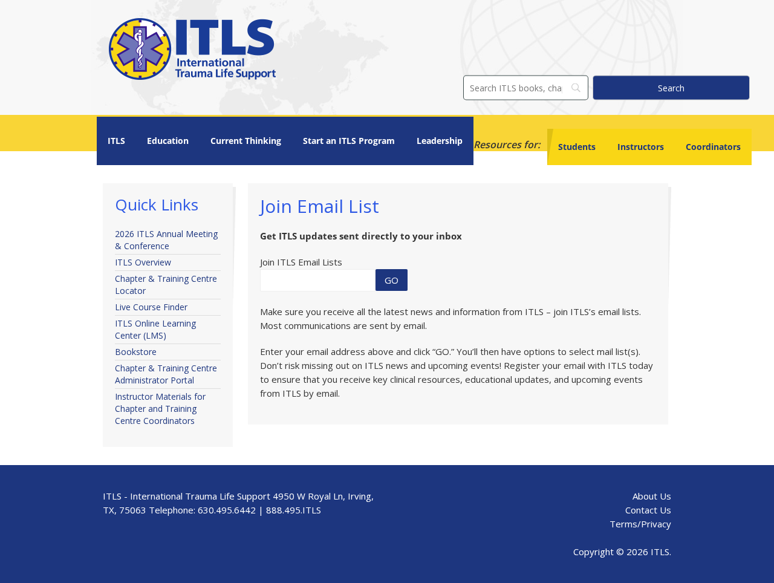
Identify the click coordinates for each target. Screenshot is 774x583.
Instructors (640, 146)
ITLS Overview (143, 262)
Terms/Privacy (640, 524)
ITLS (116, 140)
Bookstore (136, 351)
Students (577, 146)
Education (168, 140)
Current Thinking (245, 140)
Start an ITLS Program (349, 140)
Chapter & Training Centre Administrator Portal (166, 374)
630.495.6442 (227, 510)
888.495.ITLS (293, 510)
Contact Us (648, 510)
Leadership (440, 140)
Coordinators (713, 146)
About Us (652, 496)
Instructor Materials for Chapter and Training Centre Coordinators (160, 408)
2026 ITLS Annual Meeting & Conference (166, 240)
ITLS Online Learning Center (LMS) (155, 329)
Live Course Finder (151, 307)
